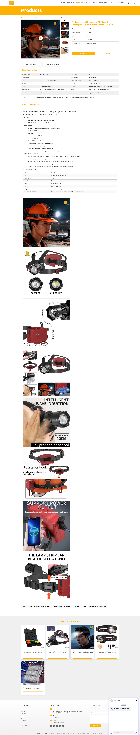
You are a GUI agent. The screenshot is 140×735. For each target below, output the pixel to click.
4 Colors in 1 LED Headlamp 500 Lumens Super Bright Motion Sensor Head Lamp (107, 651)
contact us (120, 3)
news (95, 3)
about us (70, 3)
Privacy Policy (40, 733)
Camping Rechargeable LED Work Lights (94, 606)
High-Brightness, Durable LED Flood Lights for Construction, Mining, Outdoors (33, 687)
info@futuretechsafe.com (58, 722)
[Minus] (136, 700)
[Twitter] (54, 726)
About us (23, 711)
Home (63, 3)
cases (88, 3)
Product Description (53, 64)
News (22, 718)
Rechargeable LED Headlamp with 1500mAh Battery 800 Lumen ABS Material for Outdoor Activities (82, 651)
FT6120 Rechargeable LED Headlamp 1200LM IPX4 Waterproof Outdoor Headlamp (58, 651)
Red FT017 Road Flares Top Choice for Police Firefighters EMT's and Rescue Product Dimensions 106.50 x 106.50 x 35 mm (32, 651)
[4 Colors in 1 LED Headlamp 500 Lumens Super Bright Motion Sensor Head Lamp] (107, 637)
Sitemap (47, 733)
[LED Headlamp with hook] (40, 39)
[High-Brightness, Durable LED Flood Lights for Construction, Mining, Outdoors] (32, 673)
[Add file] (111, 732)
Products (28, 17)
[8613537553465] (63, 726)
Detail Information (31, 64)
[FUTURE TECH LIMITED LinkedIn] (60, 726)
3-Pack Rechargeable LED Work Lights (39, 606)
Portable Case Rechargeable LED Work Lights (66, 606)
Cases (22, 716)
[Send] (136, 732)
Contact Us (24, 725)
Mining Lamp (34, 17)
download (103, 3)
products (80, 3)
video (111, 3)
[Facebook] (57, 726)
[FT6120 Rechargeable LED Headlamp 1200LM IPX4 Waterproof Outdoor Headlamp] (57, 637)
